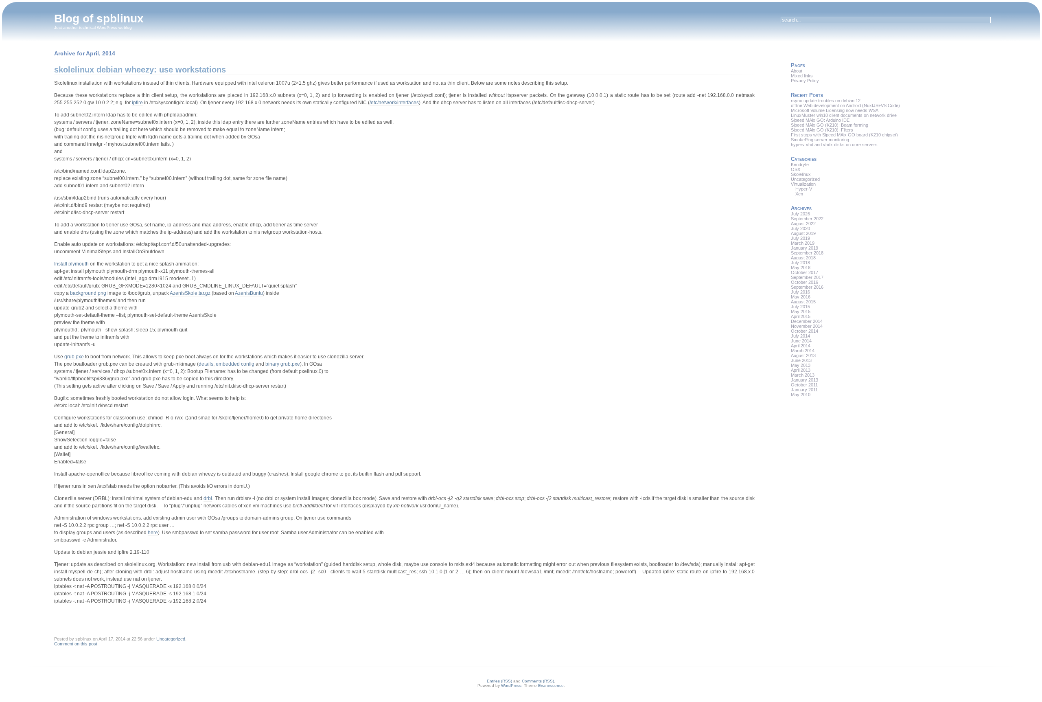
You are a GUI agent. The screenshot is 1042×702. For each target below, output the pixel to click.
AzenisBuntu (249, 293)
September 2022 (807, 218)
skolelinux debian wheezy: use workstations (140, 69)
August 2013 (803, 355)
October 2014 (804, 331)
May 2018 (800, 267)
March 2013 (802, 375)
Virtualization (803, 184)
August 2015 (803, 301)
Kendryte (800, 164)
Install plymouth (71, 264)
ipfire (137, 102)
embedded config (235, 364)
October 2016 (804, 282)
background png (88, 293)
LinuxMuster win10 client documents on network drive (844, 115)
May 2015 (800, 311)
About (796, 70)
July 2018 (800, 262)
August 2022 (803, 223)
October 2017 (804, 272)
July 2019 (800, 238)
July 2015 (800, 306)
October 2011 (804, 384)
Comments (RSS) (538, 681)
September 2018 (807, 252)
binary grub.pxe (282, 364)
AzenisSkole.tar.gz (190, 293)
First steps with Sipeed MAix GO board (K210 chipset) (844, 134)
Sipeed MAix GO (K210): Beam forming (829, 125)
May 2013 (800, 365)
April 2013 (800, 370)
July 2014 (800, 335)
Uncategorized (170, 638)
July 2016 (800, 292)
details (206, 364)
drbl (208, 498)
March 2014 (802, 350)
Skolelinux (801, 174)
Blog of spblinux (99, 18)
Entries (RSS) (499, 681)
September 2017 (807, 277)
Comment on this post (75, 643)
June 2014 (801, 340)
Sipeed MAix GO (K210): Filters (822, 129)
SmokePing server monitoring (820, 139)
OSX (795, 169)
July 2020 (800, 228)
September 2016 (807, 287)
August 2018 (803, 257)
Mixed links (802, 75)
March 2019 (802, 243)
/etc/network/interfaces (394, 102)
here (153, 532)
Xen (799, 193)
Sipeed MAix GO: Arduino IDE (820, 120)
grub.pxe (74, 357)
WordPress (511, 685)
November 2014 (807, 326)
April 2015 (800, 316)
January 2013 (804, 379)
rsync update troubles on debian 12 (825, 100)
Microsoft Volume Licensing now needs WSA (834, 110)
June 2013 (801, 360)
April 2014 (800, 345)
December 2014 (807, 321)
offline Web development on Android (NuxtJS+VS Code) (845, 105)
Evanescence (551, 685)
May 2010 (800, 394)
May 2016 (800, 296)
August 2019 (803, 233)
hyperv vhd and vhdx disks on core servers (834, 144)
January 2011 (804, 389)
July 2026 (800, 213)
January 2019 (804, 248)
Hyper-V (803, 188)
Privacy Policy (805, 80)
